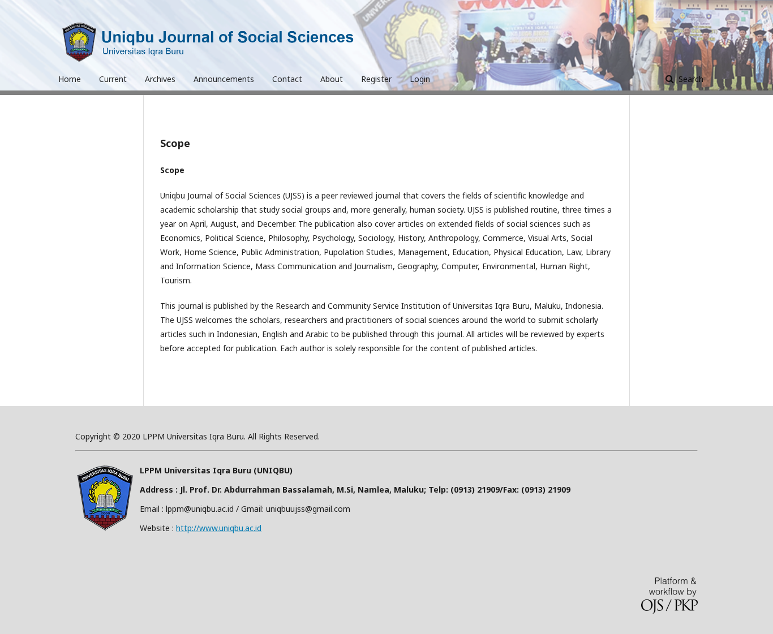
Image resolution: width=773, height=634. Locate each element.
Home (69, 79)
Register (376, 79)
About (331, 79)
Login (420, 79)
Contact (287, 79)
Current (113, 79)
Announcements (224, 79)
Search (689, 79)
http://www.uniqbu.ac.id (218, 528)
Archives (160, 79)
